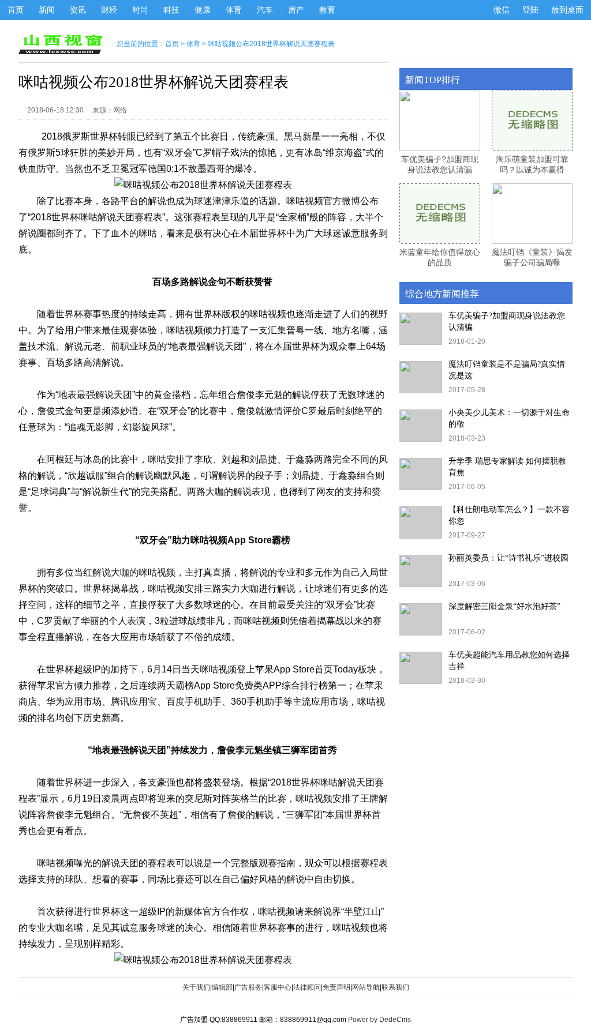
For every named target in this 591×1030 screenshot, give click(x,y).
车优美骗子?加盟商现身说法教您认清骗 (506, 321)
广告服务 (248, 987)
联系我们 (395, 987)
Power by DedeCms (379, 1020)
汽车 (265, 9)
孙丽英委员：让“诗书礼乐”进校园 (508, 558)
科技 (171, 9)
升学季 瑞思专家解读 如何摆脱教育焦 (507, 467)
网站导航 (366, 987)
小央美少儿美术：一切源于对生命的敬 (509, 418)
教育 (327, 9)
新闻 (47, 9)
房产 (296, 9)
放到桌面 (567, 9)
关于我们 (196, 987)
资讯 (78, 9)
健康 (202, 9)
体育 (234, 9)
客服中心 (277, 987)
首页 (16, 9)
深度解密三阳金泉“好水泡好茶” (504, 606)
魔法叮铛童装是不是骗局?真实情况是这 (506, 370)
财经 (109, 9)
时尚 (140, 9)
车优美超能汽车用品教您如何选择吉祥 (509, 661)
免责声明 (336, 987)
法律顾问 (307, 987)
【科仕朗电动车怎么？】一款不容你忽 (509, 515)
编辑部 (222, 987)
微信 (501, 9)
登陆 (530, 9)
